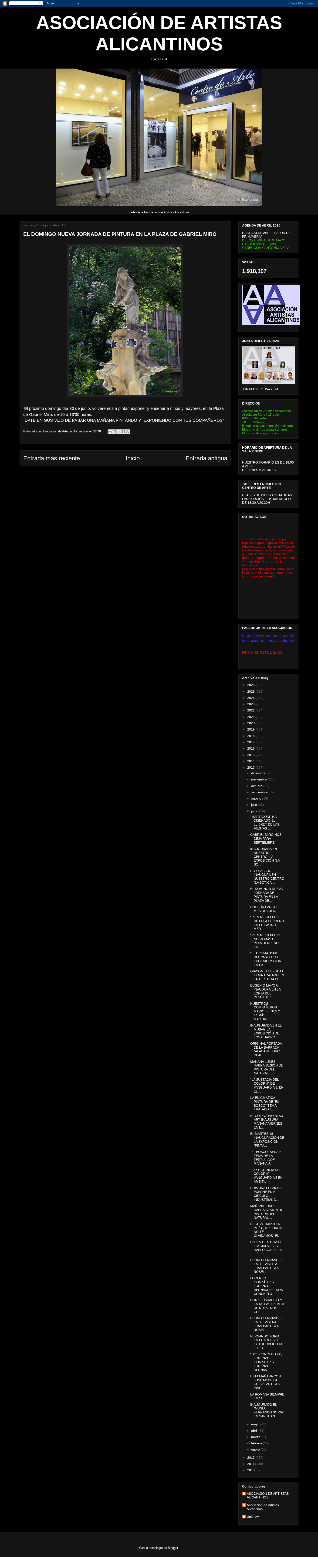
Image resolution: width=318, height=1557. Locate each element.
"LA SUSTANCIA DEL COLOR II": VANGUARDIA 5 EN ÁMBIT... (266, 1175)
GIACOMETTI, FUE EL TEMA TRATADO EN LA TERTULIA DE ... (267, 975)
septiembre (260, 792)
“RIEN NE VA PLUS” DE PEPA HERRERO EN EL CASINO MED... (267, 923)
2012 (251, 1457)
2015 (251, 755)
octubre (257, 786)
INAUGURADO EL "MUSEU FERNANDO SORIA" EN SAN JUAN (267, 1410)
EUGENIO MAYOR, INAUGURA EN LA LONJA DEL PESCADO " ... (265, 991)
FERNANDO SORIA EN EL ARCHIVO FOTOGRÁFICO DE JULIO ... (266, 1342)
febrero (257, 1443)
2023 (251, 704)
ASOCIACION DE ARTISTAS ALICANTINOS (268, 1495)
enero (256, 1449)
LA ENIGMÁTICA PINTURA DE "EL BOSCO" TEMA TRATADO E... (264, 1103)
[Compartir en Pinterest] (127, 431)
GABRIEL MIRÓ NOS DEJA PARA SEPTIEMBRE (265, 838)
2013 (251, 767)
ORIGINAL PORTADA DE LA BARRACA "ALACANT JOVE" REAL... (266, 1049)
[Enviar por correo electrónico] (110, 431)
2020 (251, 723)
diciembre (259, 773)
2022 (251, 710)
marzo (256, 1437)
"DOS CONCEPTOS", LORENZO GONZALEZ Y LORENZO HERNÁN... (266, 1362)
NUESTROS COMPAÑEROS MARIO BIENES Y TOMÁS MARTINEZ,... (265, 1011)
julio (254, 804)
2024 (251, 698)
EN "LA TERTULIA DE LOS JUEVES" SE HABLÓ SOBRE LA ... (266, 1247)
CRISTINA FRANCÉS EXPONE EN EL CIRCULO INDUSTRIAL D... (265, 1193)
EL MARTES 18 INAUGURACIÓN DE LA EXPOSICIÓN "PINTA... (267, 1139)
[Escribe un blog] (114, 431)
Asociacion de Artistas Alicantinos (263, 1507)
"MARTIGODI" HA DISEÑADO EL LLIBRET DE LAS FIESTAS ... (264, 822)
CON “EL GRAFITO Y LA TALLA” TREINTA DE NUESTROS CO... (267, 1305)
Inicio (133, 458)
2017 (251, 742)
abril (254, 1430)
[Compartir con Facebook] (123, 431)
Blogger (173, 1548)
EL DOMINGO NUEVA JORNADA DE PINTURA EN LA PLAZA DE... (266, 894)
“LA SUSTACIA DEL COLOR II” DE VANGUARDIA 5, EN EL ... (267, 1085)
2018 (251, 736)
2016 (251, 748)
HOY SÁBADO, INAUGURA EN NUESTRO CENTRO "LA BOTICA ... (267, 876)
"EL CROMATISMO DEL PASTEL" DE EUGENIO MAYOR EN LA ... (265, 959)
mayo (255, 1424)
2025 (251, 691)
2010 (251, 1470)
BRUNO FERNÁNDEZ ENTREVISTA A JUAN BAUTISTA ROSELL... (266, 1324)
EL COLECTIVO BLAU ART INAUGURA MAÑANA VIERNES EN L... (266, 1121)
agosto (256, 798)
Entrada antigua (206, 458)
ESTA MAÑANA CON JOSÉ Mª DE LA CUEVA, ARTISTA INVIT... (265, 1382)
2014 (251, 761)
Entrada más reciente (51, 458)
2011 (251, 1464)
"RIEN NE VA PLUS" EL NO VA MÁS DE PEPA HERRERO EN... (267, 941)
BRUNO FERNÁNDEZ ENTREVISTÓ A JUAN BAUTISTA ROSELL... (266, 1266)
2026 (251, 685)
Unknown (253, 1516)
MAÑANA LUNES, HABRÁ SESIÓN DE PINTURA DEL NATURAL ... (266, 1067)
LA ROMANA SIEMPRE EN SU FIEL (267, 1396)
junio (255, 811)
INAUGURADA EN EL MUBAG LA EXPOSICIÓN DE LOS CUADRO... (265, 1031)
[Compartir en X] (118, 431)
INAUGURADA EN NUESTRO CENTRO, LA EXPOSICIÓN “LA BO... (265, 856)
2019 (251, 729)
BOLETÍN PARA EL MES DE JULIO (264, 909)
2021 (251, 717)
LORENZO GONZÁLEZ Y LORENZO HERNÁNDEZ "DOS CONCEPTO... (266, 1286)
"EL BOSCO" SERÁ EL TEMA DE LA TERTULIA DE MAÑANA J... (266, 1157)
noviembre (259, 779)
